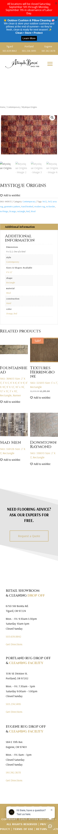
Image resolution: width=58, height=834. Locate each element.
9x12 (44, 201)
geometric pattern (12, 206)
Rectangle (10, 282)
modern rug (39, 206)
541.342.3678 (13, 772)
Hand (8, 303)
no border (50, 206)
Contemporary (13, 107)
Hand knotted (27, 206)
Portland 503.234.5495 (29, 48)
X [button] (56, 3)
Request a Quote (29, 536)
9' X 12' (9, 272)
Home (2, 107)
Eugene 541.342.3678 (48, 48)
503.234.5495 (13, 704)
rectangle (21, 211)
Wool (33, 211)
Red (28, 211)
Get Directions (14, 644)
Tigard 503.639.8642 (9, 48)
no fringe (4, 211)
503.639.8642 (13, 636)
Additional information (20, 227)
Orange (12, 211)
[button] (52, 117)
